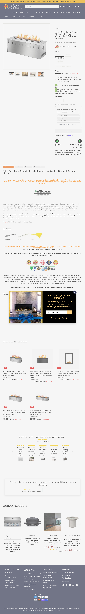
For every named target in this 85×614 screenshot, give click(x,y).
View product (12, 525)
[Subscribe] (69, 312)
